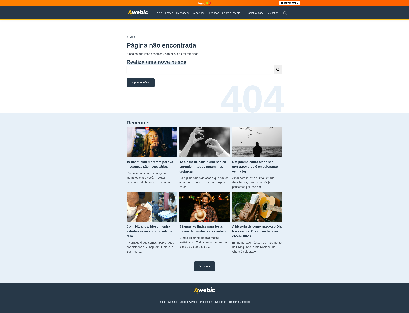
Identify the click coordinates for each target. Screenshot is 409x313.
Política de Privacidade (213, 302)
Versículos (198, 13)
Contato (172, 302)
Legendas (213, 13)
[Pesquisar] (285, 13)
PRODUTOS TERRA (289, 3)
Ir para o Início (140, 82)
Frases (169, 13)
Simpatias (272, 13)
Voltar (132, 37)
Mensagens (182, 13)
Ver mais (204, 266)
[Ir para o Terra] (204, 3)
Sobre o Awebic (231, 13)
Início (159, 13)
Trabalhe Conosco (239, 302)
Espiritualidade (255, 13)
